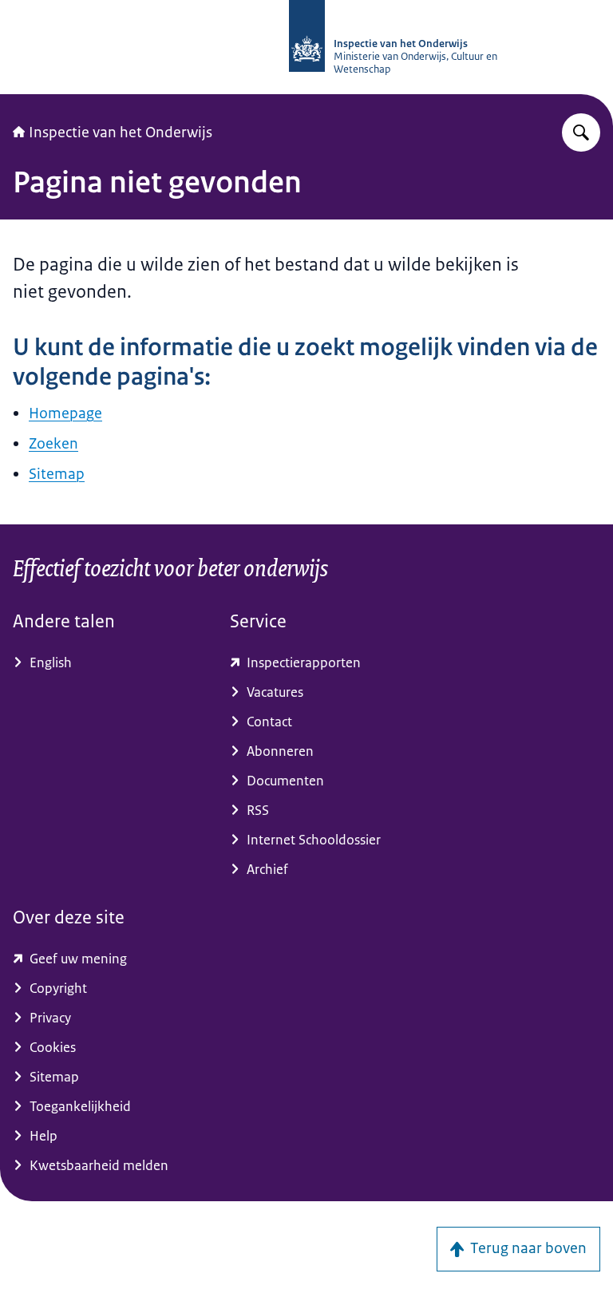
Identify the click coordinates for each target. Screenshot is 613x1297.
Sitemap (57, 474)
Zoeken (53, 443)
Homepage (65, 413)
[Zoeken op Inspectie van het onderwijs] (581, 132)
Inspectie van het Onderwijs (120, 132)
